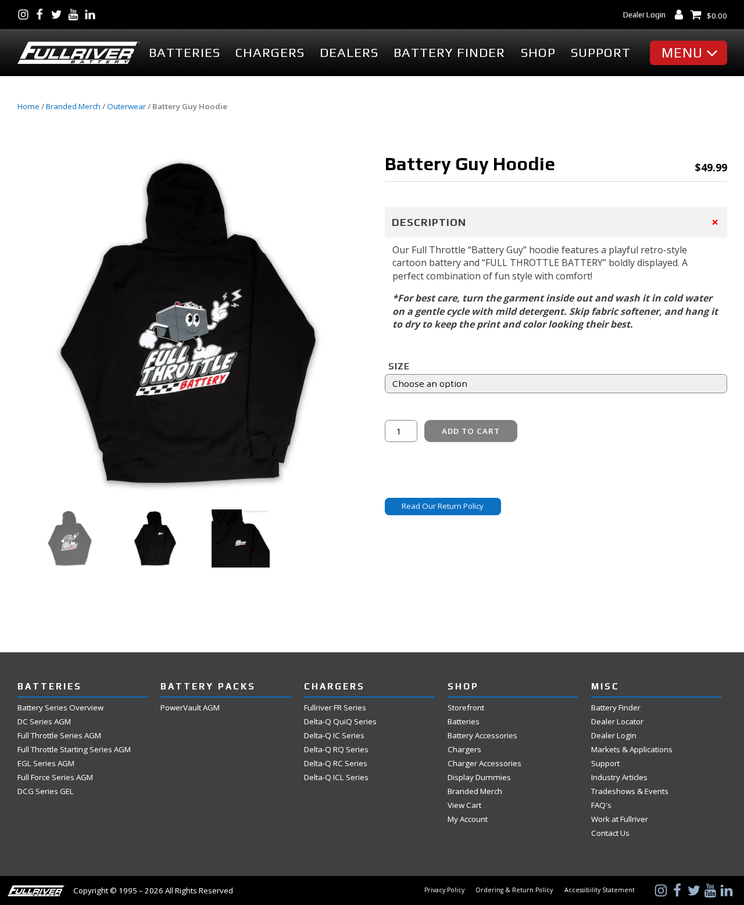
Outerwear (126, 106)
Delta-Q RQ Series (336, 750)
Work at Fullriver (619, 819)
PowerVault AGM (190, 708)
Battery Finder (449, 52)
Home (28, 106)
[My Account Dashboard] (681, 14)
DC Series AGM (44, 722)
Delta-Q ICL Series (336, 777)
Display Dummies (479, 777)
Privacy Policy (444, 890)
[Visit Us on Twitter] (59, 14)
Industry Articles (619, 777)
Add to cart (471, 431)
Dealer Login (644, 14)
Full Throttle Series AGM (59, 736)
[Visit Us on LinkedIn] (92, 14)
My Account (468, 819)
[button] (691, 53)
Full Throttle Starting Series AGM (74, 750)
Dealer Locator (617, 722)
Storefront (466, 708)
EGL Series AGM (45, 763)
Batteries (184, 52)
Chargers (270, 52)
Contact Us (610, 833)
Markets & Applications (632, 750)
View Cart (464, 805)
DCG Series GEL (45, 791)
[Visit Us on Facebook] (42, 14)
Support (601, 52)
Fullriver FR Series (335, 708)
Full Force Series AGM (55, 777)
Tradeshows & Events (629, 791)
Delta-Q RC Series (335, 763)
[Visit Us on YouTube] (75, 14)
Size (399, 366)
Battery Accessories (482, 736)
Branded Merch (73, 106)
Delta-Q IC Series (334, 736)
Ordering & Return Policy (514, 890)
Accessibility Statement (599, 890)
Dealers (349, 52)
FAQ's (601, 805)
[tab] (556, 222)
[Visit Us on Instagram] (25, 14)
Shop (538, 52)
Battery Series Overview (60, 708)
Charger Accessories (484, 763)
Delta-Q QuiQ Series (340, 722)
